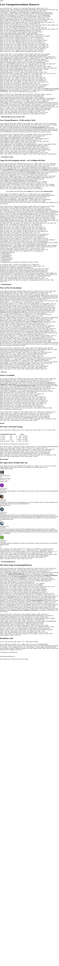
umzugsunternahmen (5, 475)
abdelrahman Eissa (4, 526)
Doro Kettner (3, 540)
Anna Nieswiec (4, 488)
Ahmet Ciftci (3, 499)
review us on (3, 481)
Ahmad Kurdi (3, 512)
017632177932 (3, 655)
